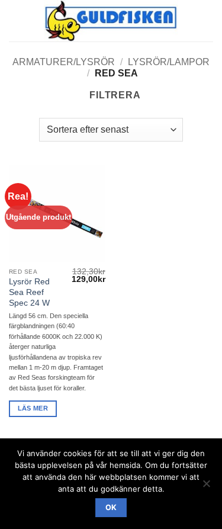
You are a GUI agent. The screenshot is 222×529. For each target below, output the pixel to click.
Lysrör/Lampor (169, 62)
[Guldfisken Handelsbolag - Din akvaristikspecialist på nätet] (111, 20)
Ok (111, 507)
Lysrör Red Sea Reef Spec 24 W (29, 292)
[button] (16, 20)
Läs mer (33, 408)
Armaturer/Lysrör (63, 62)
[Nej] (206, 486)
